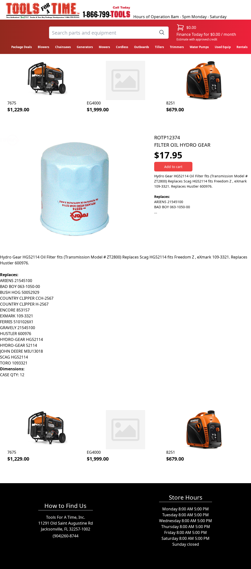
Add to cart (173, 166)
